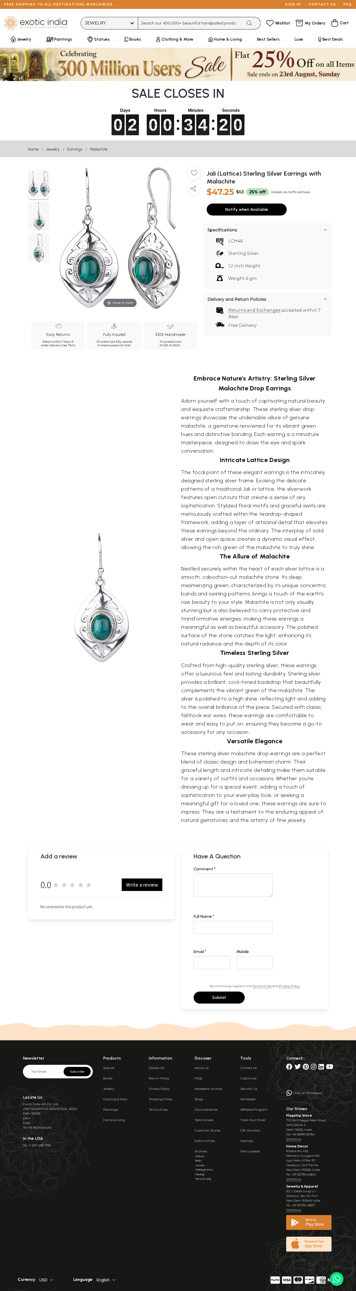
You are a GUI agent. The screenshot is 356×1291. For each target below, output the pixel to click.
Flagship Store (299, 1115)
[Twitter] (297, 1068)
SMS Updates (250, 1151)
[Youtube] (329, 1068)
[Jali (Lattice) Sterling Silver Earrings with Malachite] (39, 185)
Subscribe (77, 1071)
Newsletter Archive (208, 1089)
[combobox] (190, 23)
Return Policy (159, 1078)
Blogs (199, 1099)
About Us (201, 1068)
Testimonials (204, 1120)
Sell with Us (248, 1089)
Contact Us (248, 1068)
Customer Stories (207, 1130)
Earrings (74, 149)
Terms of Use (262, 986)
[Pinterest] (306, 1068)
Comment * (205, 868)
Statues (108, 1068)
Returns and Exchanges (254, 310)
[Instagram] (313, 1068)
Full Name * (204, 916)
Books (107, 1078)
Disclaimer (156, 1068)
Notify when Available (246, 209)
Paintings (110, 1109)
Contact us (322, 4)
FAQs (198, 1078)
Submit (219, 997)
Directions (293, 1139)
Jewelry (53, 149)
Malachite (98, 149)
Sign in (293, 4)
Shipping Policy (160, 1099)
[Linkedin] (321, 1068)
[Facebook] (289, 1068)
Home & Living (114, 1120)
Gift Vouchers (250, 1130)
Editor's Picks (205, 1141)
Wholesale (247, 1099)
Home (33, 149)
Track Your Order (253, 1120)
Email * (200, 951)
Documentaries (206, 1109)
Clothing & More (115, 1099)
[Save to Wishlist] (194, 175)
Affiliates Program (254, 1109)
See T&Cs (68, 345)
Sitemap (246, 1141)
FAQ (347, 4)
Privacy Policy (289, 986)
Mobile (242, 951)
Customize (248, 1078)
